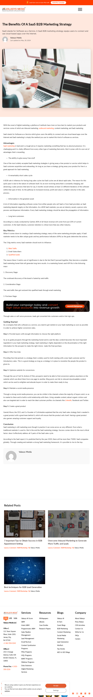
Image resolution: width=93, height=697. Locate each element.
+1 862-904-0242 (9, 643)
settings (7, 691)
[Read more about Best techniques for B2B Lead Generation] (24, 570)
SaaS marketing (9, 146)
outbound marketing (46, 128)
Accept (55, 686)
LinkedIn (68, 400)
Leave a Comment (10, 548)
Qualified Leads (14, 255)
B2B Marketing (22, 548)
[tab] (5, 618)
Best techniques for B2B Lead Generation (23, 587)
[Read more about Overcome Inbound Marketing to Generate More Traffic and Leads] (68, 524)
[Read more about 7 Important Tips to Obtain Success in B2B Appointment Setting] (24, 524)
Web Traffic (12, 248)
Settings (56, 690)
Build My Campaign (58, 2)
